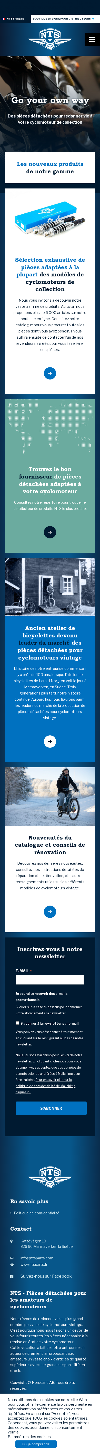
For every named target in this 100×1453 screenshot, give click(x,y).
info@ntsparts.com (37, 1258)
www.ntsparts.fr (34, 1264)
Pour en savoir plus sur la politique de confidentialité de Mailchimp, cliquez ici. (46, 1086)
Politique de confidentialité (36, 1213)
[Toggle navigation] (92, 39)
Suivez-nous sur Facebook (46, 1276)
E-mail (24, 970)
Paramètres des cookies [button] (29, 1436)
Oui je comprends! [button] (36, 1444)
